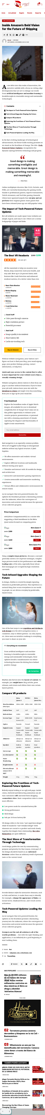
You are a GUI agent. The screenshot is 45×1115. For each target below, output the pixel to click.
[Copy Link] (20, 35)
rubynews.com (15, 953)
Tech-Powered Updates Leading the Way (20, 133)
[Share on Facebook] (7, 35)
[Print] (23, 35)
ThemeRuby (11, 956)
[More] (26, 35)
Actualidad (37, 1081)
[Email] (16, 35)
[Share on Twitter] (10, 35)
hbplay (9, 40)
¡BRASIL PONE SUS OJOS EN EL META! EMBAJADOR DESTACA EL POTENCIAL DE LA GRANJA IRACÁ (16, 1069)
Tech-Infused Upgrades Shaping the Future (21, 114)
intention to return (9, 391)
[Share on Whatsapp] (13, 35)
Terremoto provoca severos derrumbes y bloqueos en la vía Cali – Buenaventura (21, 1034)
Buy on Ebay (32, 350)
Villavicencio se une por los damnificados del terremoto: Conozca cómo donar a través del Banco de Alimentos (21, 1049)
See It (37, 531)
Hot (10, 949)
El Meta (36, 1067)
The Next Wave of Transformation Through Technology (20, 128)
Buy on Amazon (13, 350)
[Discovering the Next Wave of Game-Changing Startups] (37, 1107)
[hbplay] (22, 4)
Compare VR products (13, 118)
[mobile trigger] (4, 4)
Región (35, 1069)
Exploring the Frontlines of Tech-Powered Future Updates (22, 122)
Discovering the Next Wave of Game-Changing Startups (15, 1106)
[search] (41, 4)
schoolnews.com (26, 953)
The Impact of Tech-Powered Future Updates (21, 110)
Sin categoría (8, 21)
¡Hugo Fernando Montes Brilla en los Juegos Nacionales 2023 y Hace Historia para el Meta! (15, 1081)
